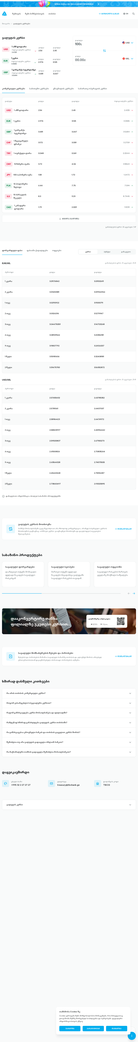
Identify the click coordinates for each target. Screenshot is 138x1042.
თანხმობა (116, 1028)
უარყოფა (69, 1028)
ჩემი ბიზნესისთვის (34, 13)
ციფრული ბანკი (109, 13)
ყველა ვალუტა (69, 219)
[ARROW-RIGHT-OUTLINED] (134, 593)
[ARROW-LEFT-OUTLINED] (129, 593)
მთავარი (6, 23)
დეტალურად (123, 529)
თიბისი (52, 13)
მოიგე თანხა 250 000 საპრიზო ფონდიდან (74, 4)
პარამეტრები (93, 1028)
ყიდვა (78, 56)
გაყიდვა (79, 40)
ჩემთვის (16, 13)
